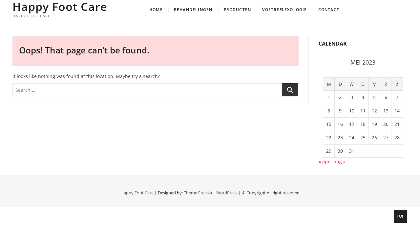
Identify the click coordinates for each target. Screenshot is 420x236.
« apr (324, 161)
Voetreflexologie (284, 9)
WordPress (227, 193)
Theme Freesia (198, 193)
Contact (328, 9)
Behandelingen (193, 9)
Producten (237, 9)
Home (156, 9)
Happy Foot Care (59, 6)
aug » (340, 161)
